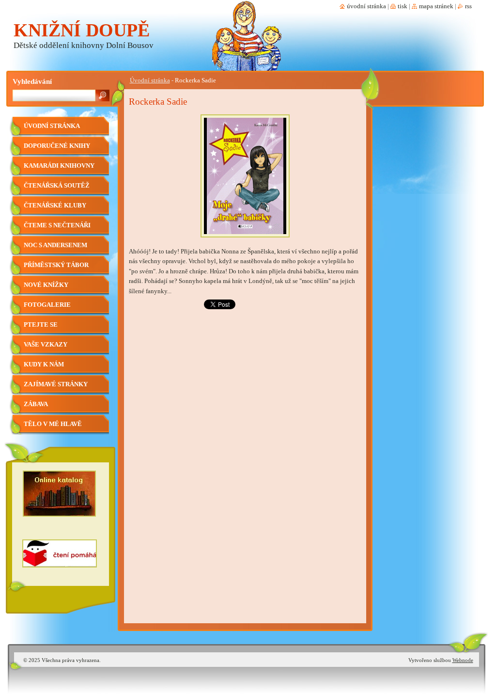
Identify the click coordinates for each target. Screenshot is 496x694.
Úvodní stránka (150, 80)
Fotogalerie (47, 304)
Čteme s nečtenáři (57, 225)
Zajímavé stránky (56, 384)
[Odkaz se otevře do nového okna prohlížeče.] (245, 240)
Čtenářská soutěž (57, 185)
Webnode (462, 660)
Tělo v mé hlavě (53, 424)
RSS (468, 6)
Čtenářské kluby (55, 205)
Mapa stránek (436, 6)
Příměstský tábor (56, 265)
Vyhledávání (32, 81)
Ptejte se (41, 324)
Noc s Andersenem (55, 245)
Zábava (36, 404)
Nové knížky (46, 285)
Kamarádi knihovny (59, 165)
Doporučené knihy (57, 145)
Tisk (402, 6)
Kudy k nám (44, 364)
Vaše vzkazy (45, 344)
